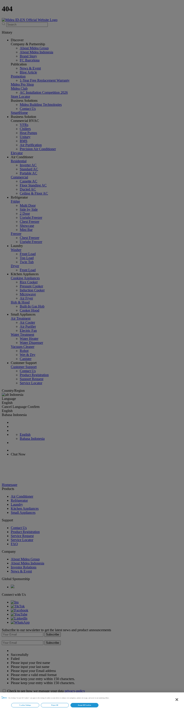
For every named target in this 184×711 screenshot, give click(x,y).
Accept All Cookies (84, 705)
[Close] (177, 699)
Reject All (54, 705)
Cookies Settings (25, 705)
